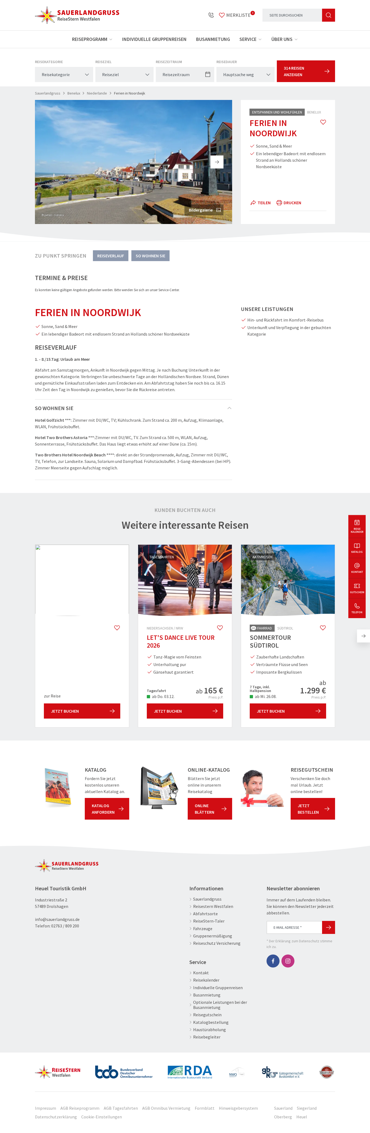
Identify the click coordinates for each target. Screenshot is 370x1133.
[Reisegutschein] (262, 788)
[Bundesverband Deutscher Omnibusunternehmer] (124, 1070)
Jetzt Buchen (65, 711)
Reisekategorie (49, 61)
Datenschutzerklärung (56, 1116)
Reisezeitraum (169, 61)
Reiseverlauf (110, 255)
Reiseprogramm (89, 39)
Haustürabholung (209, 1029)
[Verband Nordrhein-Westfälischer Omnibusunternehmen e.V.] (237, 1070)
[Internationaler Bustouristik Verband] (190, 1070)
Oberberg (283, 1116)
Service (248, 39)
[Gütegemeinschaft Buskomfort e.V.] (283, 1070)
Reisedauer (226, 61)
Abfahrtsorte (205, 913)
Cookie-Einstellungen (101, 1116)
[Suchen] (328, 15)
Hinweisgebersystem (238, 1108)
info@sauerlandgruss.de (57, 919)
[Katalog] (56, 788)
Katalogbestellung (211, 1022)
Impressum (45, 1108)
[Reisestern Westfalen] (58, 1070)
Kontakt (201, 972)
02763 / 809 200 (65, 926)
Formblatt (205, 1108)
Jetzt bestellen (308, 809)
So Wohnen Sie (150, 255)
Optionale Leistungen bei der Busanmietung (220, 1005)
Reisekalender (206, 980)
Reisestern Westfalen (213, 906)
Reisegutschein (207, 1014)
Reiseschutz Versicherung (217, 943)
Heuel (301, 1116)
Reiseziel (103, 61)
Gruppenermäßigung (212, 936)
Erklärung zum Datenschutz (297, 941)
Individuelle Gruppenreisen (154, 39)
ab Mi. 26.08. (265, 696)
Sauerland (283, 1108)
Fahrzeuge (202, 928)
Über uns (282, 39)
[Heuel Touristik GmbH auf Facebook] (273, 961)
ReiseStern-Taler (209, 921)
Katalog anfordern (103, 809)
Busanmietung (213, 39)
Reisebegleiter (206, 1037)
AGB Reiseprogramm (79, 1108)
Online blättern (204, 809)
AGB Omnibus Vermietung (166, 1108)
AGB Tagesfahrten (121, 1108)
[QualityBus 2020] (327, 1070)
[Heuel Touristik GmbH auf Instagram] (287, 961)
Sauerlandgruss (207, 899)
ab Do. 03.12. (162, 696)
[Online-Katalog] (159, 788)
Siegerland (307, 1108)
